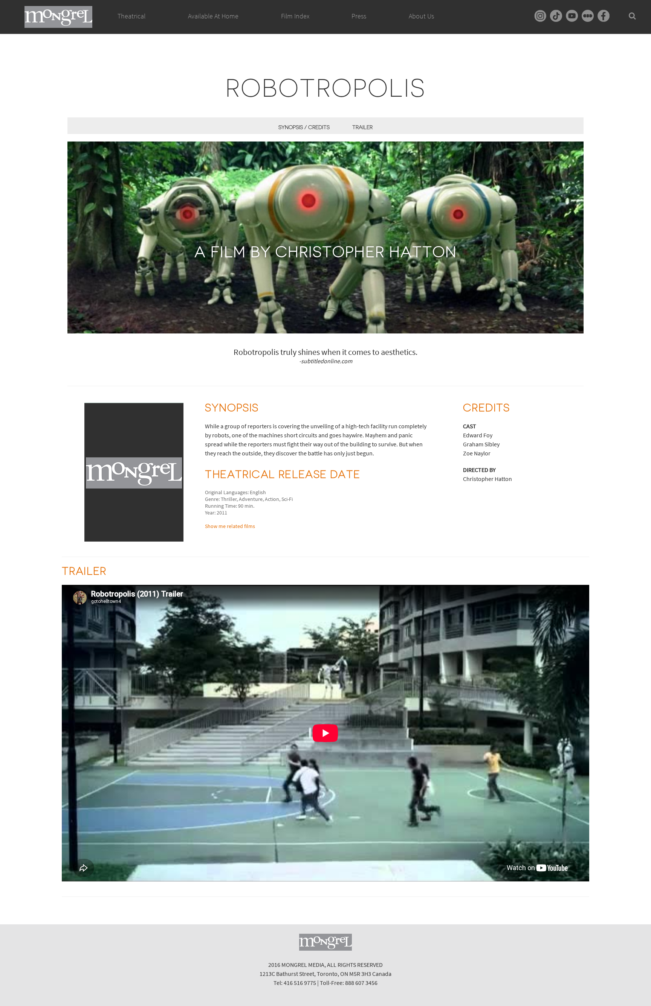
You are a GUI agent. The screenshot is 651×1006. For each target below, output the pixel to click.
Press (358, 16)
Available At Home (213, 16)
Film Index (295, 16)
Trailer (362, 127)
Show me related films (230, 526)
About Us (421, 16)
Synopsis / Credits (304, 127)
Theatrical (131, 16)
